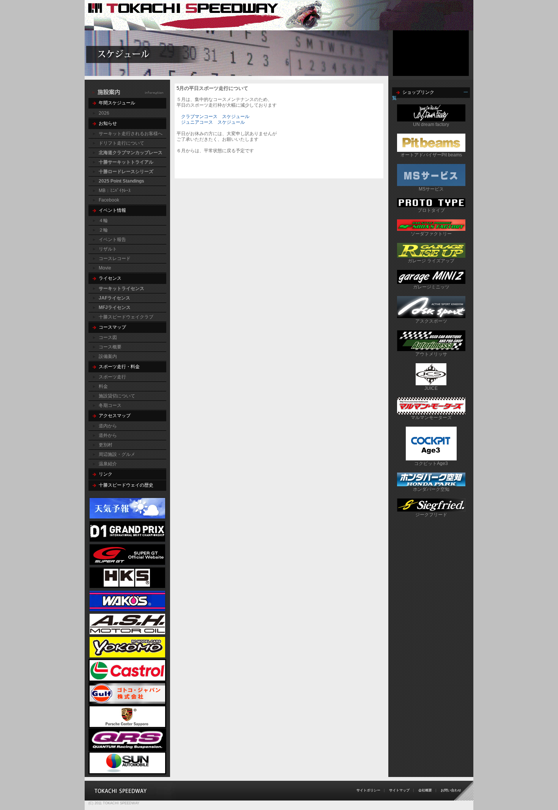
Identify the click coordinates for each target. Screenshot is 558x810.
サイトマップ (399, 790)
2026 (104, 113)
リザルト (108, 249)
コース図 (108, 337)
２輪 (103, 230)
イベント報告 (112, 239)
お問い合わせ (451, 790)
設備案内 (108, 356)
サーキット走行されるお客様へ (130, 133)
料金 (103, 386)
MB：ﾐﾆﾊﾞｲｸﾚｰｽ (115, 190)
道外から (108, 435)
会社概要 (425, 790)
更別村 (105, 445)
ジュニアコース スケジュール (213, 122)
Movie (105, 268)
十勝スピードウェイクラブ (126, 317)
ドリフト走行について (121, 143)
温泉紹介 (108, 463)
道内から (108, 426)
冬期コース (110, 405)
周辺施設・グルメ (117, 454)
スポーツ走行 (112, 377)
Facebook (109, 200)
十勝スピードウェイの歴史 (126, 485)
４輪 (103, 220)
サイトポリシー (368, 790)
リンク (105, 474)
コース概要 (110, 347)
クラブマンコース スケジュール (215, 116)
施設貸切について (117, 396)
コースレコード (115, 258)
